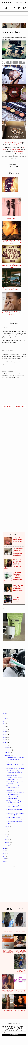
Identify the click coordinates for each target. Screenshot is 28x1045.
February (7, 842)
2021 (4, 724)
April (6, 837)
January (7, 845)
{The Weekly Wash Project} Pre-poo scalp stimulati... (14, 805)
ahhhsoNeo (5, 327)
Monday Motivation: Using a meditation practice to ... (14, 801)
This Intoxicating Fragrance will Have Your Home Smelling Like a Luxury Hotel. (18, 552)
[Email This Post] (17, 166)
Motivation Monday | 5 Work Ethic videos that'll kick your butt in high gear (11, 264)
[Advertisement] (14, 470)
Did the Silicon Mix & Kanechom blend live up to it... (15, 797)
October (7, 752)
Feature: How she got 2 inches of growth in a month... (15, 793)
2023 (4, 718)
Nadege (4, 370)
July (6, 829)
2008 (4, 859)
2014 (4, 742)
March (6, 839)
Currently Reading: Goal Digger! (15, 768)
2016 (4, 737)
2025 (4, 713)
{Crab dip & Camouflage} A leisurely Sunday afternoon (14, 771)
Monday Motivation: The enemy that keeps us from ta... (14, 758)
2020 (4, 726)
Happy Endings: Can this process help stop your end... (15, 778)
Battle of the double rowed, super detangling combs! (12, 217)
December (7, 747)
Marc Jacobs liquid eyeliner (18, 145)
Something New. (10, 790)
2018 (4, 732)
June (6, 831)
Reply (3, 364)
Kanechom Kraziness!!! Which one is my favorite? (15, 765)
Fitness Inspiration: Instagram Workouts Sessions (14, 810)
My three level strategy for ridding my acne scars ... (15, 782)
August (7, 826)
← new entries (7, 406)
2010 (4, 853)
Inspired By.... (9, 762)
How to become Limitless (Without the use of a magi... (14, 818)
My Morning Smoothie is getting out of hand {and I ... (15, 814)
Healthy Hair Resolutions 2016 (10, 193)
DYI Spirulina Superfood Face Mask (14, 822)
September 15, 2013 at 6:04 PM (7, 371)
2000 (4, 861)
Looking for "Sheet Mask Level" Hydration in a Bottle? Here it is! (18, 587)
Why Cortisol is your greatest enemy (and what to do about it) (11, 288)
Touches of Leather (11, 775)
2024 (4, 716)
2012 (4, 848)
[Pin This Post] (14, 166)
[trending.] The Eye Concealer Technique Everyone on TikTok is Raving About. (13, 564)
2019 (4, 729)
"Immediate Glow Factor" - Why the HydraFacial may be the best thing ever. (11, 241)
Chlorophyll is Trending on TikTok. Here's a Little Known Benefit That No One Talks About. (13, 576)
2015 (4, 740)
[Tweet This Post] (11, 166)
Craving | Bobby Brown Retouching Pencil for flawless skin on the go (11, 312)
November (8, 750)
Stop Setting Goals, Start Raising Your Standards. (16, 598)
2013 (4, 745)
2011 (4, 851)
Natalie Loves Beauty (7, 350)
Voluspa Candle (15, 149)
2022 (4, 721)
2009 (4, 856)
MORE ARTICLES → (20, 406)
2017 (4, 734)
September (8, 755)
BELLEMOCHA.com (16, 1042)
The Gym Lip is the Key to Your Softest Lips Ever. (17, 539)
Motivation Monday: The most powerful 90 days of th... (14, 786)
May (6, 834)
